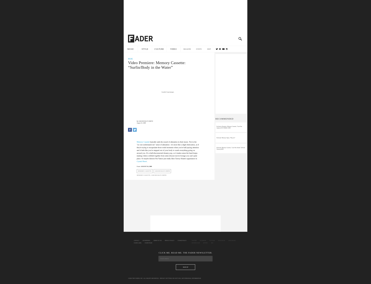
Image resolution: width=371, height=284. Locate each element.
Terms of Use (157, 240)
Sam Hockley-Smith (146, 121)
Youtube (212, 240)
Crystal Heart (142, 161)
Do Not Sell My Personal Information (187, 278)
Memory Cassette (143, 142)
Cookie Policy (182, 240)
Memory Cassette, (144, 175)
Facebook (203, 240)
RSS (212, 243)
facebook (220, 49)
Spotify (205, 243)
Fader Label (138, 243)
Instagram (221, 240)
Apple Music (232, 240)
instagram (227, 49)
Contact (136, 240)
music (130, 58)
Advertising (146, 240)
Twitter (217, 49)
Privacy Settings (166, 278)
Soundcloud (196, 243)
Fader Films (148, 243)
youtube (223, 49)
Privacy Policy (169, 240)
